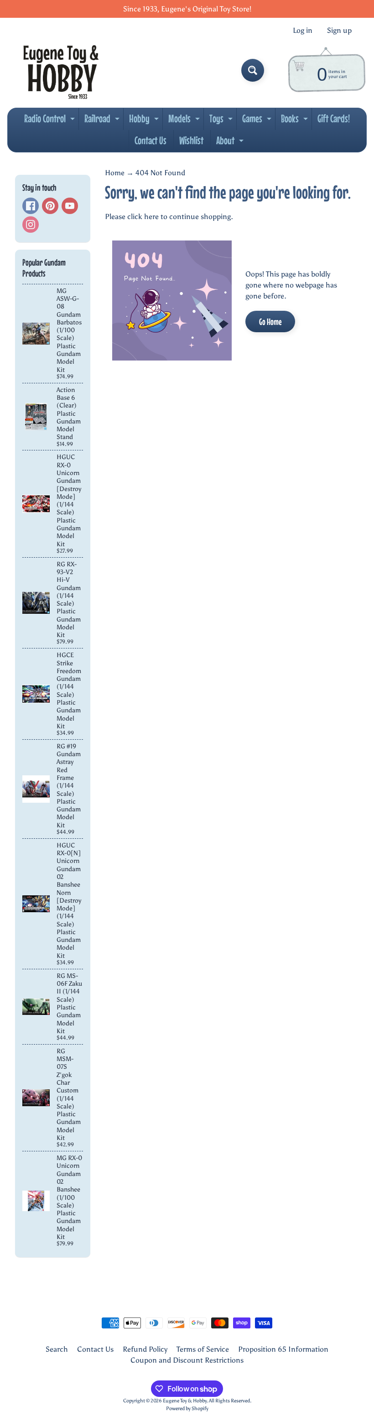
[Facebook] (30, 206)
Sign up (339, 30)
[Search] (252, 70)
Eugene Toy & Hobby (185, 1400)
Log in (302, 30)
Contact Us (150, 140)
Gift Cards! (333, 118)
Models (185, 121)
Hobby (145, 121)
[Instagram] (30, 224)
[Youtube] (70, 206)
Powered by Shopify (187, 1408)
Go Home (270, 321)
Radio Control (50, 121)
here (151, 216)
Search (57, 1349)
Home (115, 172)
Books (295, 121)
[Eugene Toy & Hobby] (60, 70)
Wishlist (191, 140)
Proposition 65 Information (283, 1349)
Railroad (103, 121)
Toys (222, 121)
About (231, 143)
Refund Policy (145, 1349)
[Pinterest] (50, 206)
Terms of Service (203, 1349)
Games (258, 121)
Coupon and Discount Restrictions (187, 1360)
